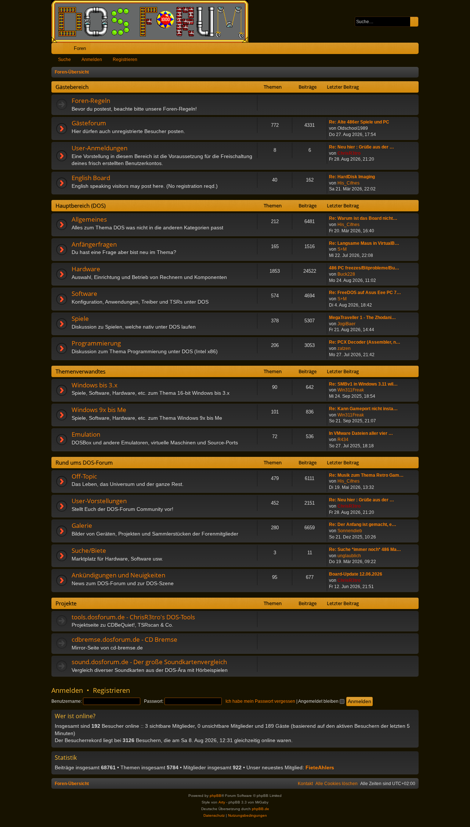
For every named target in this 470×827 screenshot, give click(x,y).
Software (84, 293)
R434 (342, 439)
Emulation (86, 434)
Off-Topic (84, 476)
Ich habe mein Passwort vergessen (260, 701)
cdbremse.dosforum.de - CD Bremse (124, 639)
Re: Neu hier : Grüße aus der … (361, 147)
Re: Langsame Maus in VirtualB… (364, 243)
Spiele (80, 318)
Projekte (65, 603)
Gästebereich (71, 86)
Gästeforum (89, 123)
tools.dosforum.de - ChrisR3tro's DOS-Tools (133, 617)
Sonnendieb (349, 530)
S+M (342, 249)
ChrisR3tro (349, 153)
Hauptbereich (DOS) (80, 205)
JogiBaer (346, 323)
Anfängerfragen (94, 244)
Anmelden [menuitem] (403, 50)
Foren (80, 48)
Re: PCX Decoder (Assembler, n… (364, 342)
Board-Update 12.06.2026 (355, 574)
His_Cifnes (348, 183)
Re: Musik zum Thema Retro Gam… (366, 475)
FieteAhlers (320, 767)
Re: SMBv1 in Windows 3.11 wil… (363, 384)
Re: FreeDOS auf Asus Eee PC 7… (365, 292)
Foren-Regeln (91, 100)
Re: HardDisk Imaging (352, 176)
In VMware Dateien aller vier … (361, 433)
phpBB (215, 796)
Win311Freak (350, 390)
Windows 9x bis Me (99, 409)
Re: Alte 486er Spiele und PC (359, 122)
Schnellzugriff (58, 50)
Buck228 (346, 274)
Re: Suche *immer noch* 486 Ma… (365, 549)
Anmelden (92, 59)
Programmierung (96, 343)
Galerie (82, 525)
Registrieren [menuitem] (415, 50)
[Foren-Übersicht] (153, 21)
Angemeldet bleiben (319, 701)
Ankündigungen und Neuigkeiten (118, 575)
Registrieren (125, 59)
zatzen (344, 348)
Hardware (86, 269)
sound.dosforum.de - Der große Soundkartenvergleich (149, 662)
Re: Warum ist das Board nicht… (363, 218)
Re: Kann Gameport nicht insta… (363, 408)
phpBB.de (260, 809)
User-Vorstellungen (99, 501)
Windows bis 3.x (95, 385)
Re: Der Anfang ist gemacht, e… (362, 524)
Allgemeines (89, 219)
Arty (221, 802)
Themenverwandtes (80, 371)
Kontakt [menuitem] (305, 783)
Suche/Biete (89, 550)
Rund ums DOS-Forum (84, 462)
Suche (64, 59)
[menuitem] (390, 48)
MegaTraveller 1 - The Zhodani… (362, 317)
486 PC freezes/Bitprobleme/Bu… (364, 268)
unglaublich (349, 555)
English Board (91, 177)
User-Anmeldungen (99, 148)
